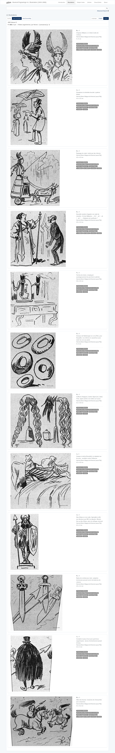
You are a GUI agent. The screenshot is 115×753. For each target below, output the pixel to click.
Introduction (61, 2)
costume (99, 49)
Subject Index (81, 2)
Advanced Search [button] (102, 11)
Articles (89, 2)
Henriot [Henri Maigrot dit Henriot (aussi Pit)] (87, 45)
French (106, 18)
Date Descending (27, 18)
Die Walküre (86, 49)
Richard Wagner (93, 47)
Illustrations (71, 2)
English (100, 18)
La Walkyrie (79, 49)
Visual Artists (97, 2)
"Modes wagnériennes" (82, 47)
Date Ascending (17, 18)
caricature (93, 49)
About (105, 2)
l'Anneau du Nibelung (82, 43)
